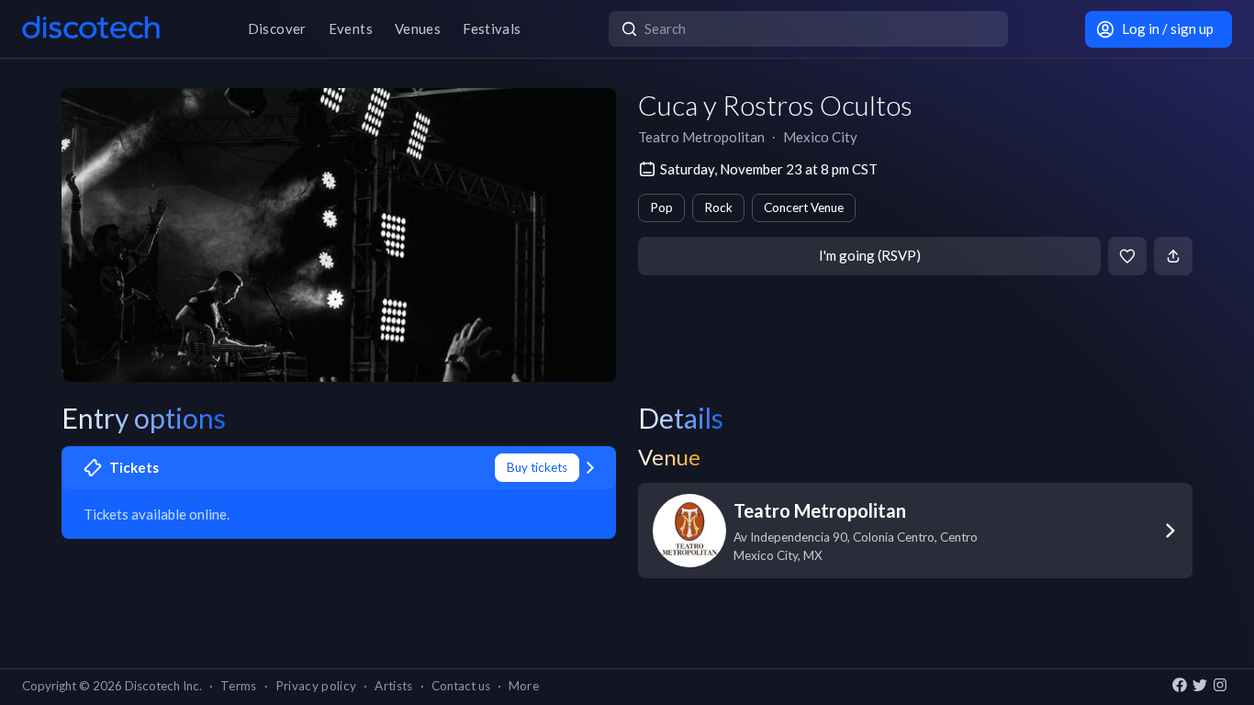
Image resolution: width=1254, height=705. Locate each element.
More (524, 685)
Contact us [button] (460, 685)
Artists (393, 685)
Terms (238, 685)
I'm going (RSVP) (870, 255)
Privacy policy (316, 685)
